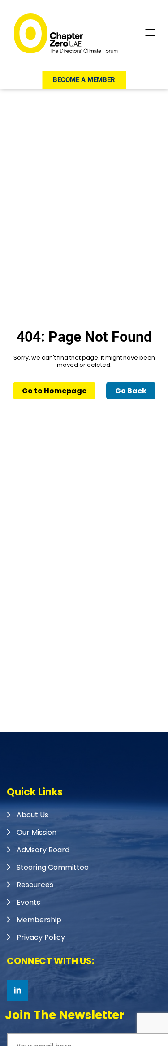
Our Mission (36, 832)
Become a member (84, 80)
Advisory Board (43, 850)
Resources (35, 885)
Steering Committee (53, 867)
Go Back (130, 391)
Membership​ (39, 920)
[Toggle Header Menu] (150, 33)
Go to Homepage (54, 391)
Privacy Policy (41, 937)
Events (28, 902)
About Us (32, 815)
